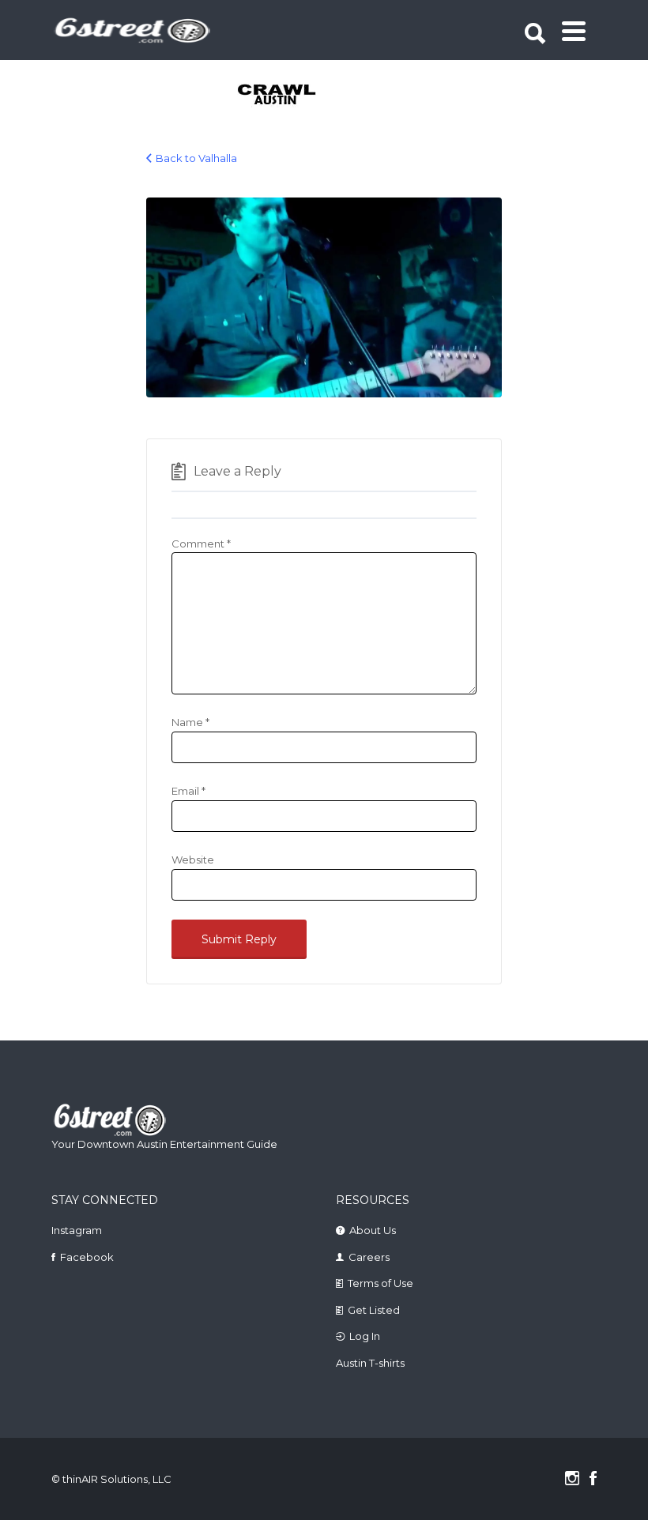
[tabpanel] (267, 95)
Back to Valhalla (196, 158)
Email (188, 790)
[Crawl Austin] (267, 95)
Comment (201, 543)
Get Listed (374, 1310)
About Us (372, 1230)
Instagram (76, 1230)
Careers (369, 1257)
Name (190, 722)
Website (192, 859)
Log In (364, 1336)
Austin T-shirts (370, 1362)
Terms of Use (380, 1283)
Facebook (87, 1257)
